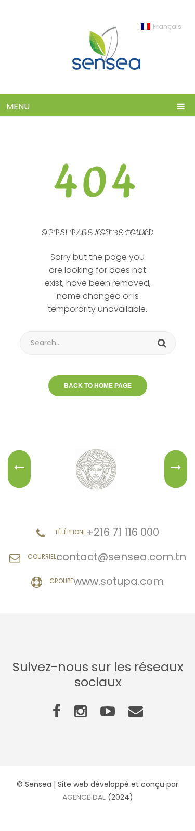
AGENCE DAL (84, 797)
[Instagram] (80, 711)
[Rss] (136, 711)
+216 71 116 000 (122, 532)
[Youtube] (108, 711)
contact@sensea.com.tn (121, 556)
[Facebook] (56, 711)
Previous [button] (19, 469)
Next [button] (175, 469)
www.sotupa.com (118, 581)
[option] (97, 469)
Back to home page (98, 385)
